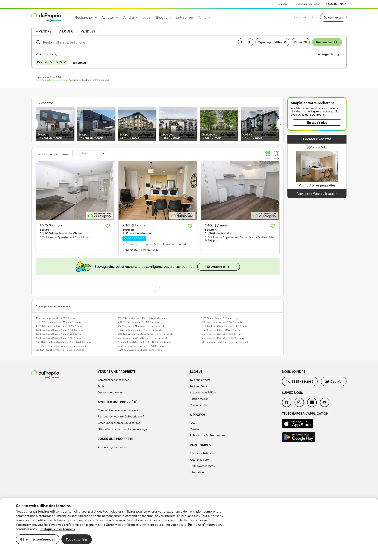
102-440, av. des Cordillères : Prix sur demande (143, 318)
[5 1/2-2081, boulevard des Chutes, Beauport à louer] (75, 190)
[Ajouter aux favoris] (107, 226)
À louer (66, 31)
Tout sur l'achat (199, 386)
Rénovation (197, 472)
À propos (198, 415)
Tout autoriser (76, 539)
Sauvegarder (216, 267)
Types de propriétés (270, 42)
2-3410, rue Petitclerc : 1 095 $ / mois (220, 329)
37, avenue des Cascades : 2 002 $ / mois (222, 338)
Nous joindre (300, 17)
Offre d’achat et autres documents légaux (124, 429)
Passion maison (199, 399)
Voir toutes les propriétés (317, 185)
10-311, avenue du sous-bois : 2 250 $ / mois (141, 345)
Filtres (298, 42)
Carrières (283, 3)
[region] (189, 523)
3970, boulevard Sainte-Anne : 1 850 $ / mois (224, 326)
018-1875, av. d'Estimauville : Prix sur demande (60, 349)
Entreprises (185, 17)
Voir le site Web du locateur (317, 194)
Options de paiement (111, 392)
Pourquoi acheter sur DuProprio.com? (121, 416)
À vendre (43, 31)
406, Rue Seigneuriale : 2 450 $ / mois (56, 318)
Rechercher (324, 42)
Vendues (88, 31)
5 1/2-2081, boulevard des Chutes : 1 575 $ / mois (61, 322)
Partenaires (200, 445)
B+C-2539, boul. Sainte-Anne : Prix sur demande (61, 345)
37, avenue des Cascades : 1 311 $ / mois (221, 333)
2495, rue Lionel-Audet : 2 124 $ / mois (221, 322)
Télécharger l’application (307, 3)
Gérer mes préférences (37, 539)
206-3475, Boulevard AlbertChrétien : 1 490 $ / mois (63, 341)
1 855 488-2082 (336, 4)
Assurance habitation (203, 453)
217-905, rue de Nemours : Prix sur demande (141, 326)
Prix (243, 42)
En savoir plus (317, 122)
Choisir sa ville (198, 405)
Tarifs (101, 386)
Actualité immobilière (203, 392)
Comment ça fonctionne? (113, 380)
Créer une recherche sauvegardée (119, 423)
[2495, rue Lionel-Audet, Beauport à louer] (158, 190)
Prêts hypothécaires (202, 466)
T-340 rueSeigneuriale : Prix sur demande (140, 329)
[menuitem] (142, 382)
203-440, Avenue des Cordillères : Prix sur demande (145, 333)
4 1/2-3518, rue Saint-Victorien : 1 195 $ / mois (59, 326)
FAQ (192, 423)
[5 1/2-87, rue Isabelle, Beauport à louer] (240, 190)
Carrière (195, 429)
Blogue (196, 372)
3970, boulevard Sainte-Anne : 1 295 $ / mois (59, 329)
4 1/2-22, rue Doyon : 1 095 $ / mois (219, 318)
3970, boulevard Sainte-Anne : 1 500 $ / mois (59, 333)
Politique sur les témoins (57, 529)
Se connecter (333, 17)
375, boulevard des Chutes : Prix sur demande (225, 341)
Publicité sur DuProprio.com (207, 435)
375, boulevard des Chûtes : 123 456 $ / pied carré (144, 341)
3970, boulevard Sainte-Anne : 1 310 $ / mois (59, 338)
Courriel (336, 381)
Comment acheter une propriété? (118, 410)
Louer (147, 17)
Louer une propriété (115, 439)
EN (313, 17)
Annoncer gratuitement (112, 447)
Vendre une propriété (117, 372)
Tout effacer (78, 63)
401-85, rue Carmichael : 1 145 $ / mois (138, 322)
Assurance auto (199, 459)
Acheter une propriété (117, 402)
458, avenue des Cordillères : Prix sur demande (143, 338)
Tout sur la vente (200, 380)
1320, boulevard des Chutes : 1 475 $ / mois (140, 349)
